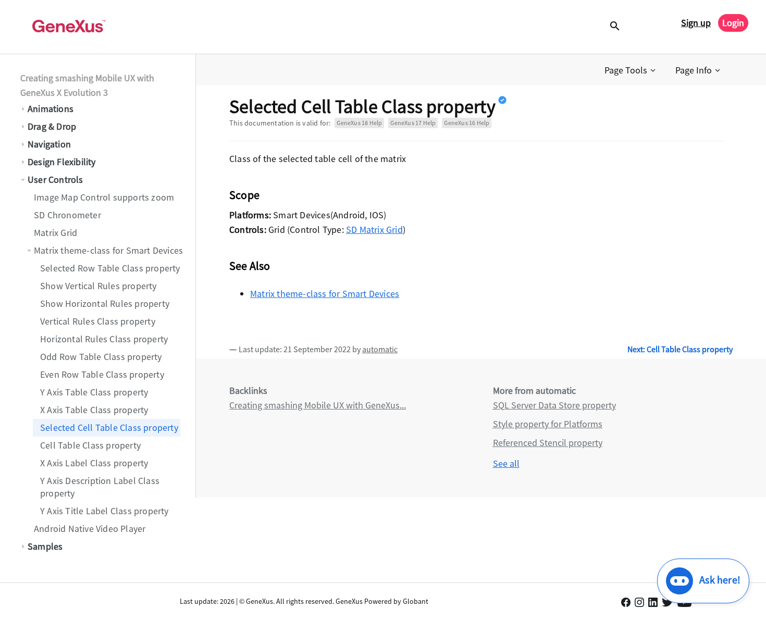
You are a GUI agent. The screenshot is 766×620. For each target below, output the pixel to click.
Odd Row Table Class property (101, 357)
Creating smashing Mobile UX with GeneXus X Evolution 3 (87, 85)
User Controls (55, 179)
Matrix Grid (55, 233)
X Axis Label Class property (94, 463)
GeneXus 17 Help (413, 123)
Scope (244, 195)
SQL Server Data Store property (554, 405)
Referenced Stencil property (547, 443)
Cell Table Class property (90, 445)
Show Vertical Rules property (98, 286)
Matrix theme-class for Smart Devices (108, 250)
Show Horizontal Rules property (104, 303)
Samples (45, 546)
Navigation (49, 144)
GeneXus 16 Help (466, 123)
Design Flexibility (62, 162)
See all (506, 463)
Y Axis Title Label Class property (104, 511)
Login (733, 23)
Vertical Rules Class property (97, 321)
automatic (380, 349)
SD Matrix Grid (374, 229)
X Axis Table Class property (94, 410)
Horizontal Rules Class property (104, 339)
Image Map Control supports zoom (104, 197)
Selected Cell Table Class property (109, 427)
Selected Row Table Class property (110, 268)
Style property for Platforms (547, 424)
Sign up (696, 23)
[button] (631, 70)
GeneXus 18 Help (359, 123)
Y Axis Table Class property (94, 392)
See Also (249, 265)
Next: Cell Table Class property (680, 349)
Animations (50, 109)
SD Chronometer (67, 215)
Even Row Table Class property (102, 374)
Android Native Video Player (89, 529)
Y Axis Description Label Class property (99, 487)
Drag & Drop (52, 126)
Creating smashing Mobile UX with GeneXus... (317, 405)
